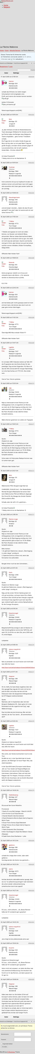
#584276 (31, 645)
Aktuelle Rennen (15, 50)
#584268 (31, 317)
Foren (7, 50)
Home (6, 5)
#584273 (31, 514)
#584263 (31, 162)
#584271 (31, 424)
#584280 (31, 840)
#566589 (31, 77)
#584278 (31, 721)
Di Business (11, 1052)
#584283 (31, 922)
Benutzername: (5, 1034)
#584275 (31, 608)
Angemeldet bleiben (8, 1043)
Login (11, 66)
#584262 (31, 114)
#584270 (31, 383)
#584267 (31, 288)
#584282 (31, 890)
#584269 (31, 343)
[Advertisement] (17, 27)
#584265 (31, 217)
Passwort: (3, 1039)
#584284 (31, 943)
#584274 (31, 568)
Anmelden (4, 1046)
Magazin (7, 7)
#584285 (31, 979)
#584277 (31, 672)
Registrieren (4, 66)
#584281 (31, 864)
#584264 (31, 193)
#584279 (31, 790)
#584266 (31, 258)
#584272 (31, 471)
